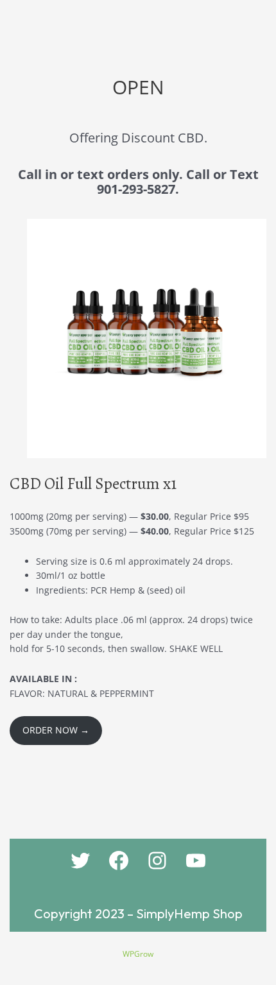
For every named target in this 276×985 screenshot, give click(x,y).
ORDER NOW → (55, 730)
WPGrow (138, 953)
